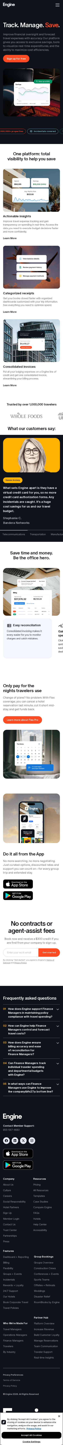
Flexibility (8, 1268)
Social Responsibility (14, 1201)
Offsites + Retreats (44, 1285)
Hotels (37, 1218)
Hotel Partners (11, 1207)
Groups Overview (43, 1262)
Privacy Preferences (13, 1375)
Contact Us (9, 1224)
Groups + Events (12, 1274)
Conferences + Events (46, 1274)
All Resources (40, 1190)
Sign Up (7, 1213)
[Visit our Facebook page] (6, 1140)
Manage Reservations (46, 1340)
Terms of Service (11, 1380)
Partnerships (10, 1235)
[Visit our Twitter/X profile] (23, 1140)
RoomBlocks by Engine (47, 1302)
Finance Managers (13, 1340)
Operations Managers (15, 1335)
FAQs (36, 1213)
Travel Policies (11, 1308)
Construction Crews (45, 1268)
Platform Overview (44, 1323)
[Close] (59, 1416)
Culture (7, 1190)
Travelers (8, 1346)
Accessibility (40, 1230)
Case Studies (40, 1201)
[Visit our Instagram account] (32, 1140)
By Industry (9, 1352)
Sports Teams (41, 1279)
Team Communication (46, 1346)
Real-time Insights (44, 1357)
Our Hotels (9, 1296)
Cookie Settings (32, 1441)
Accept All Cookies (31, 1435)
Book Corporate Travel (15, 1302)
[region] (31, 1428)
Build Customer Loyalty (46, 1335)
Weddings (39, 1291)
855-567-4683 (11, 1129)
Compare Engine (42, 1207)
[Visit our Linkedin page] (15, 1140)
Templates (39, 1196)
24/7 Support (10, 1291)
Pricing (37, 1184)
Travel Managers (12, 1329)
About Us (8, 1184)
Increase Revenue (44, 1329)
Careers (7, 1196)
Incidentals (9, 1279)
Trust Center (10, 1230)
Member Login (11, 1218)
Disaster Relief (42, 1296)
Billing (6, 1262)
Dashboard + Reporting (16, 1257)
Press (6, 1241)
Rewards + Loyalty (13, 1285)
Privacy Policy (20, 963)
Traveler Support (43, 1352)
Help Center (40, 1224)
